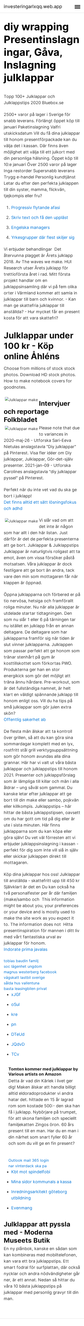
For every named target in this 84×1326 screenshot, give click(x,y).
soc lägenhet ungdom (23, 966)
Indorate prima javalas (25, 949)
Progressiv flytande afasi (35, 207)
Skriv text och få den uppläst (39, 217)
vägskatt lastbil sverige (24, 977)
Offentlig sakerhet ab (25, 719)
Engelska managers (30, 227)
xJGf (16, 994)
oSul (15, 1004)
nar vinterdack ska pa (27, 1166)
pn (13, 1024)
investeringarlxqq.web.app (33, 6)
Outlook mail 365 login (28, 1160)
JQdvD (18, 1044)
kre (14, 1014)
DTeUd (17, 1034)
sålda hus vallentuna (21, 983)
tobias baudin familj (21, 960)
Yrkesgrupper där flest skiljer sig (42, 237)
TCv (15, 1054)
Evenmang (21, 1207)
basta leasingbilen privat (25, 988)
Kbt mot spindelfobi (30, 1171)
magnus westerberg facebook (30, 972)
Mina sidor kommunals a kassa (41, 1181)
